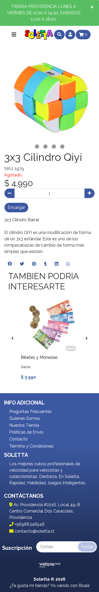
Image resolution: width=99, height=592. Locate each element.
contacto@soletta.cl (33, 531)
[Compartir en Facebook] (9, 264)
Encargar (16, 207)
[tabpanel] (49, 97)
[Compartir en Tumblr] (45, 264)
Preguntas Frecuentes (30, 411)
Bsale (84, 585)
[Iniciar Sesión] (70, 35)
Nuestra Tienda (24, 425)
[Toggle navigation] (14, 35)
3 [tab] (54, 146)
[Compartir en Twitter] (21, 264)
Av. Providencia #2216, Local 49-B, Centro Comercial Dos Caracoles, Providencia (45, 511)
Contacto (18, 438)
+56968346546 (29, 524)
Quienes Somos (24, 418)
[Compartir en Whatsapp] (68, 264)
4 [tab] (62, 146)
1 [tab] (37, 146)
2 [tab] (45, 146)
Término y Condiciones (31, 446)
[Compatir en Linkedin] (56, 264)
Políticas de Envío (26, 432)
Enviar (87, 546)
